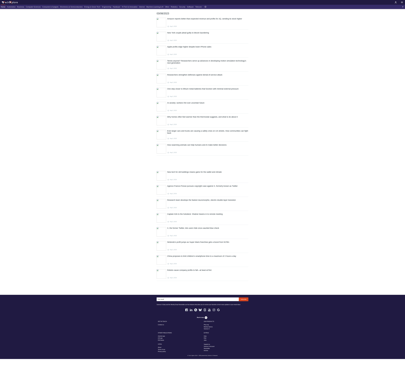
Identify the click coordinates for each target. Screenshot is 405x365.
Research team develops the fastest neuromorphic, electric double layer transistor (201, 200)
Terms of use (161, 349)
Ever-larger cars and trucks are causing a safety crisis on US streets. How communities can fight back (207, 132)
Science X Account (209, 346)
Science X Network (213, 355)
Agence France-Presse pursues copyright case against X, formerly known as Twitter (202, 186)
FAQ (205, 338)
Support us (207, 344)
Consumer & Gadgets (50, 7)
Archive (206, 350)
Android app (161, 336)
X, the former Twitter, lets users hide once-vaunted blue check (193, 228)
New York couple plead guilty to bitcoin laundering (188, 33)
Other (167, 7)
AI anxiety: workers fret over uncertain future (185, 103)
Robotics (174, 7)
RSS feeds (161, 340)
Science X (207, 329)
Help (205, 336)
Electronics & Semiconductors (71, 7)
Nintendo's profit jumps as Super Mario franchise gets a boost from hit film (198, 242)
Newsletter (207, 348)
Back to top (200, 317)
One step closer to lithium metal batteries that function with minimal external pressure (203, 89)
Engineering (106, 7)
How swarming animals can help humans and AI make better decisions (197, 145)
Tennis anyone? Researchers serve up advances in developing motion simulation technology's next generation (206, 62)
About (159, 347)
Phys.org (206, 324)
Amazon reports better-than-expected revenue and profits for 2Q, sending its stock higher (204, 19)
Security (182, 7)
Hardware (116, 7)
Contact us (161, 324)
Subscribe (243, 299)
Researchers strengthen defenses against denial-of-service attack (194, 75)
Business (20, 7)
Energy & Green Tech (92, 7)
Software (190, 7)
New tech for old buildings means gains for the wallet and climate (194, 172)
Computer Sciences (33, 7)
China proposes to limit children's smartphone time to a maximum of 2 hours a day (201, 256)
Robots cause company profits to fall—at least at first (189, 270)
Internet (142, 7)
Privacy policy (162, 351)
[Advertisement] (202, 163)
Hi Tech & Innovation (129, 7)
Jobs (205, 340)
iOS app (160, 338)
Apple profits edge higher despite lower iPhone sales (189, 47)
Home (3, 7)
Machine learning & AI (154, 7)
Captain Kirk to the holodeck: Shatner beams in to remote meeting (195, 214)
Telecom (198, 7)
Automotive (11, 7)
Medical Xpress (208, 327)
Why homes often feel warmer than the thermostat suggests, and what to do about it (202, 117)
